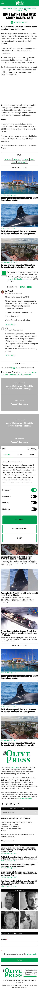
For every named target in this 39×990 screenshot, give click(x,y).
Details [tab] (19, 454)
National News (30, 8)
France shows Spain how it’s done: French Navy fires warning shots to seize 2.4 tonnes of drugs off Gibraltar (19, 633)
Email (4, 939)
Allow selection (19, 529)
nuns (32, 159)
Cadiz (21, 8)
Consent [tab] (7, 454)
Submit (19, 960)
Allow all (19, 520)
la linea (25, 159)
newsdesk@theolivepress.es (18, 279)
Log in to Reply (10, 324)
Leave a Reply (26, 287)
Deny (19, 538)
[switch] (34, 496)
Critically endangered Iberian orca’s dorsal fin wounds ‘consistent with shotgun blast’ (18, 232)
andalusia (17, 159)
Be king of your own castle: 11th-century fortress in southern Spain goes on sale (18, 266)
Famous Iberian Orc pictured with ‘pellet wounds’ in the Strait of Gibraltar (19, 594)
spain (13, 162)
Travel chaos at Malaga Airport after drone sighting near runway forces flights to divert (18, 865)
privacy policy (32, 954)
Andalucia (8, 159)
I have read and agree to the (20, 954)
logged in (15, 368)
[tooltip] (2, 803)
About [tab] (32, 454)
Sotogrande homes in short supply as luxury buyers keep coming (19, 198)
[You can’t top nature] (19, 402)
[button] (36, 812)
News (22, 145)
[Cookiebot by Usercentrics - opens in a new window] (28, 449)
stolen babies (22, 162)
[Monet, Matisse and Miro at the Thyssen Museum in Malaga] (19, 386)
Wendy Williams (22, 22)
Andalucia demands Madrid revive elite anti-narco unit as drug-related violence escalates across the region (19, 858)
